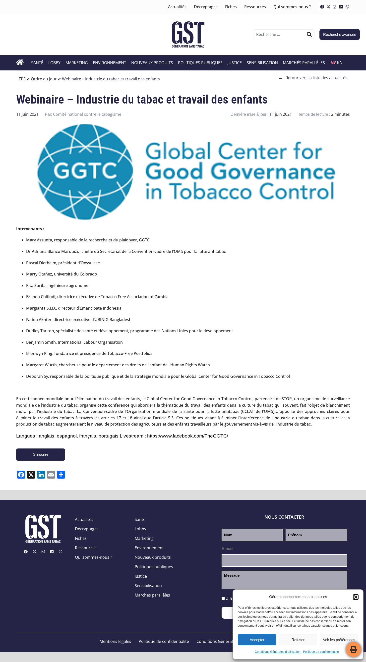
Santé (37, 62)
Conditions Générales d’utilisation (278, 652)
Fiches (231, 6)
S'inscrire (40, 454)
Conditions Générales (216, 641)
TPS (22, 79)
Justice (235, 62)
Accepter (257, 640)
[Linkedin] (341, 7)
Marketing (76, 62)
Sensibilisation (262, 62)
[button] (355, 597)
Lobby (54, 62)
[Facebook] (322, 7)
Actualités (177, 6)
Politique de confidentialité (321, 652)
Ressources (255, 6)
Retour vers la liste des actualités (312, 77)
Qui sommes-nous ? (292, 6)
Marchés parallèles (304, 62)
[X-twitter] (328, 7)
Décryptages (206, 6)
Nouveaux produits (152, 62)
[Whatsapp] (347, 7)
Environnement (109, 62)
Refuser (298, 640)
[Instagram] (335, 7)
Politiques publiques (200, 62)
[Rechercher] (309, 34)
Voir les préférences (339, 640)
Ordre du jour (44, 79)
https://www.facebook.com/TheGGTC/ (187, 436)
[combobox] (279, 34)
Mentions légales (115, 641)
